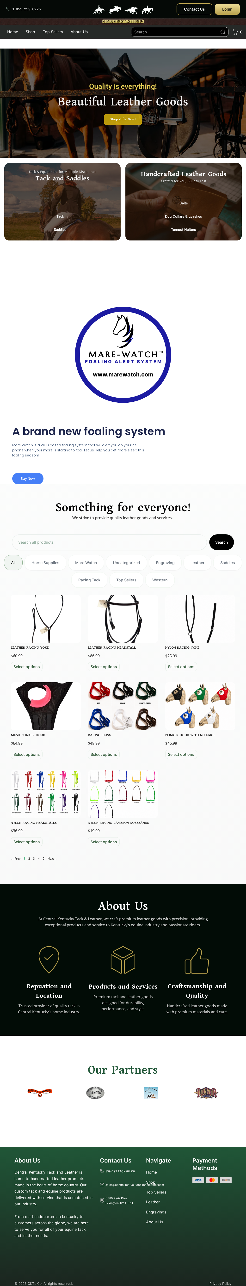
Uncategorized (126, 562)
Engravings (156, 1212)
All (13, 562)
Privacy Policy (220, 1283)
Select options (26, 666)
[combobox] (109, 542)
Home (12, 31)
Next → (53, 858)
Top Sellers (53, 31)
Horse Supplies (45, 562)
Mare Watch (86, 562)
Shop (30, 31)
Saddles (227, 562)
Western (160, 580)
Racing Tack (89, 580)
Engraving (165, 562)
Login (227, 9)
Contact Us (194, 9)
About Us (79, 31)
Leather (197, 562)
